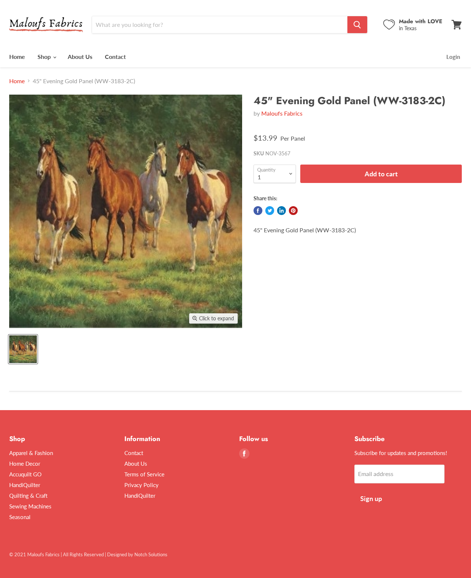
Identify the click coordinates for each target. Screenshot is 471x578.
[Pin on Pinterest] (293, 210)
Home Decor (24, 463)
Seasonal (20, 517)
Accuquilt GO (25, 474)
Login (453, 56)
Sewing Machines (30, 506)
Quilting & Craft (28, 495)
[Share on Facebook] (258, 210)
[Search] (357, 24)
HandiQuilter (24, 485)
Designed (117, 554)
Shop (45, 56)
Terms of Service (144, 474)
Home (17, 56)
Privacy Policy (141, 485)
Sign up (371, 498)
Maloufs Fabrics (281, 113)
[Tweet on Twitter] (269, 210)
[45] (23, 349)
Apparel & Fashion (31, 453)
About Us (80, 56)
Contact (115, 56)
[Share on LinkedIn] (281, 210)
